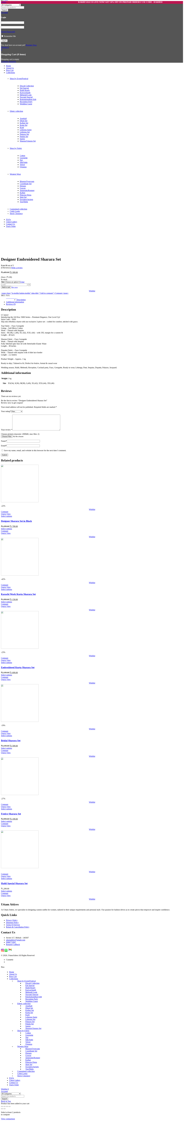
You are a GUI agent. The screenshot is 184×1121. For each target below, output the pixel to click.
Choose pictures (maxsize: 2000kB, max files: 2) (20, 434)
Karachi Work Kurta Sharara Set (18, 594)
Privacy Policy (12, 920)
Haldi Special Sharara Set (14, 883)
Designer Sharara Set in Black (16, 521)
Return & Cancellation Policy (17, 927)
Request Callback (13, 944)
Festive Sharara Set (11, 813)
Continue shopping (8, 61)
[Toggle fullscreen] (5, 1106)
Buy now (15, 287)
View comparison (8, 1119)
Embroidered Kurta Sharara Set (17, 667)
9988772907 (11, 942)
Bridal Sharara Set (10, 740)
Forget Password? (8, 32)
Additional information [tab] (15, 302)
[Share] (7, 1106)
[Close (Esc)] (10, 1106)
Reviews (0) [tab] (11, 304)
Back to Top (6, 1101)
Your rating (6, 411)
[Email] (10, 951)
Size (3, 282)
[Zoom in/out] (2, 1106)
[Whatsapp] (6, 951)
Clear (22, 282)
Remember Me (10, 36)
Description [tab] (21, 300)
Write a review (17, 268)
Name (4, 441)
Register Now (31, 45)
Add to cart (6, 287)
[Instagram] (2, 951)
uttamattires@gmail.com (15, 940)
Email (4, 446)
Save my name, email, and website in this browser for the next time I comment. (35, 450)
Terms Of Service (13, 925)
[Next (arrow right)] (5, 1108)
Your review (6, 430)
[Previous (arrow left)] (2, 1108)
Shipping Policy (12, 922)
